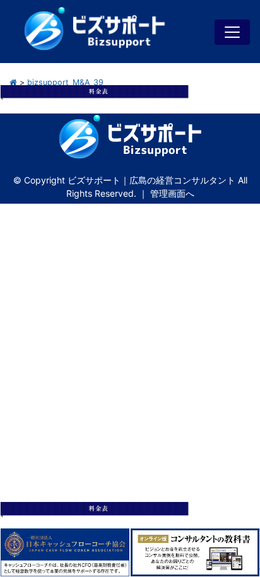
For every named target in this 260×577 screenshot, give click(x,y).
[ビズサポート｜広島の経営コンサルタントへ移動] (13, 82)
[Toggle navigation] (232, 32)
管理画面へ (172, 193)
